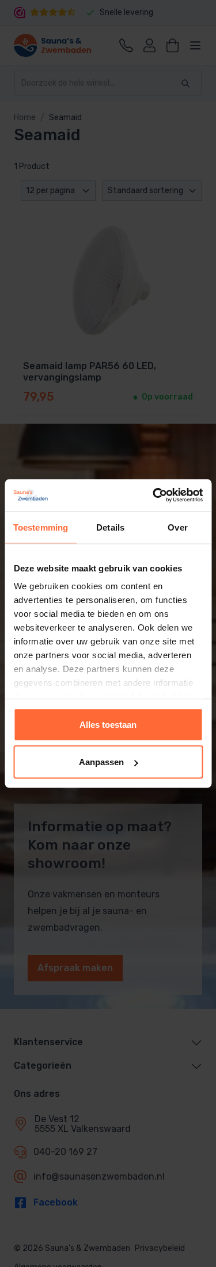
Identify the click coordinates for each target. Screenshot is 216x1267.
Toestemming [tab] (40, 527)
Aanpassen (101, 762)
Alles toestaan (108, 724)
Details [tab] (110, 527)
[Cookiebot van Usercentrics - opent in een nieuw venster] (154, 495)
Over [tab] (177, 527)
